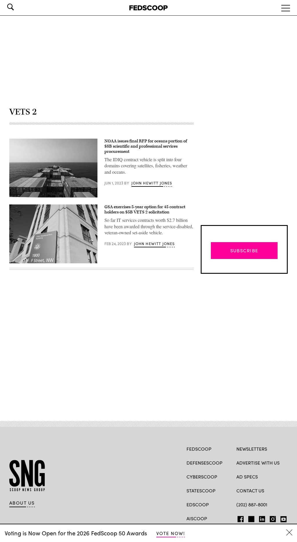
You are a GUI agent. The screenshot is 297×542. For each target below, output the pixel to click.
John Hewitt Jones (151, 183)
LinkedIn (262, 518)
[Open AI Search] (18, 6)
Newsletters (251, 449)
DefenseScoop (204, 463)
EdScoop (197, 504)
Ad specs (247, 477)
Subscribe (244, 250)
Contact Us (250, 490)
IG (271, 518)
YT (282, 518)
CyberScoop (201, 477)
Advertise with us (258, 463)
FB (239, 518)
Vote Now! (170, 533)
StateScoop (200, 490)
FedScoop (198, 449)
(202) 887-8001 (251, 504)
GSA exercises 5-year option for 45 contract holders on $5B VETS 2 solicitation (144, 209)
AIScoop (196, 518)
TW (250, 518)
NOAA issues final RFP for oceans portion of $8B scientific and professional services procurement (145, 146)
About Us (22, 503)
